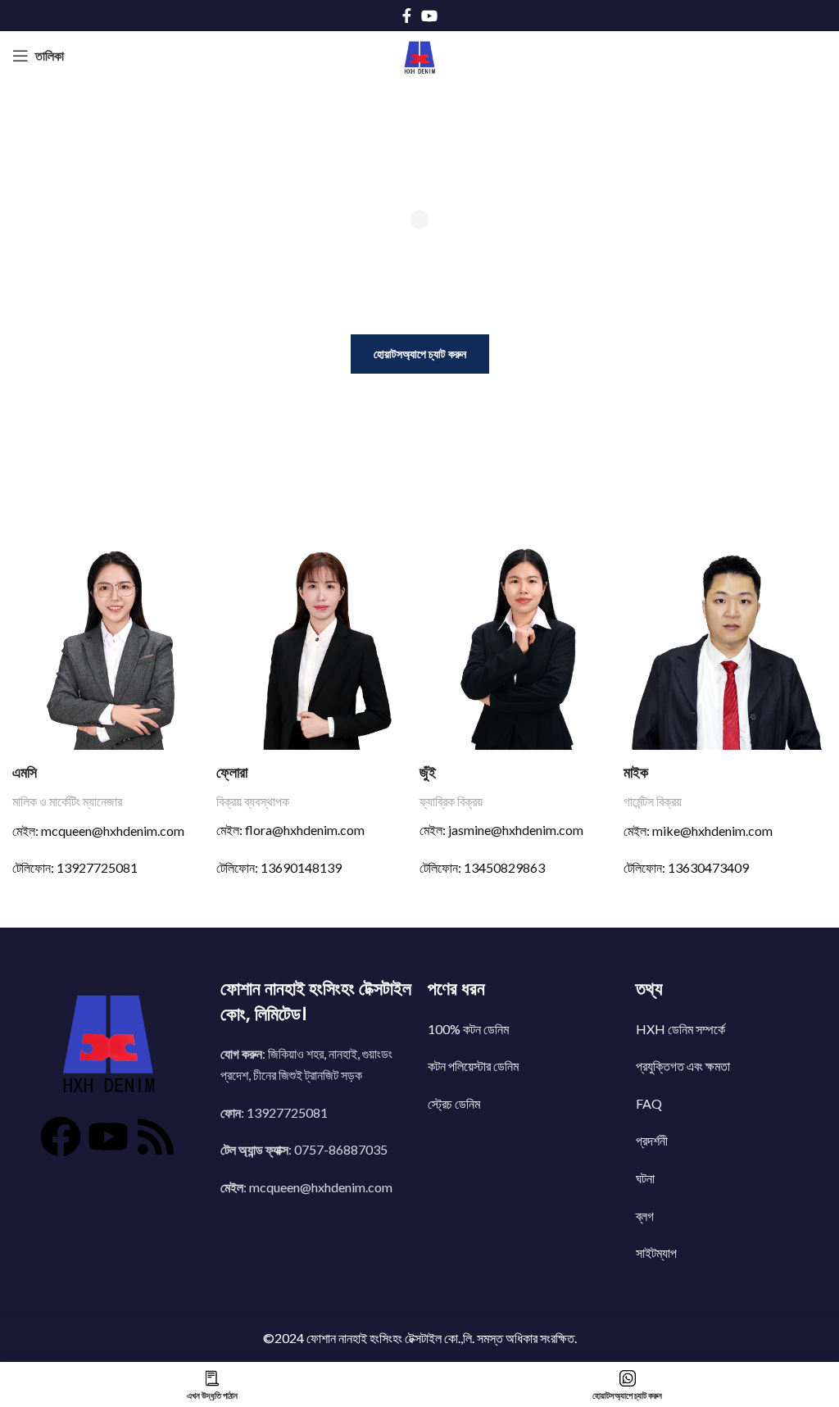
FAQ (649, 1103)
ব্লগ (645, 1215)
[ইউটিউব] (108, 1136)
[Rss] (155, 1136)
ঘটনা (645, 1178)
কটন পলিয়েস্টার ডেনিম (473, 1065)
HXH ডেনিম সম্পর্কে (680, 1029)
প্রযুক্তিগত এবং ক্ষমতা (683, 1065)
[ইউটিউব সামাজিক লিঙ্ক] (429, 15)
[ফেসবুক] (60, 1136)
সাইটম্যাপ (656, 1252)
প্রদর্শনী (652, 1140)
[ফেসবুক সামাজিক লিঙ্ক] (406, 15)
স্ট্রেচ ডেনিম (454, 1103)
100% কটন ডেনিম (468, 1029)
